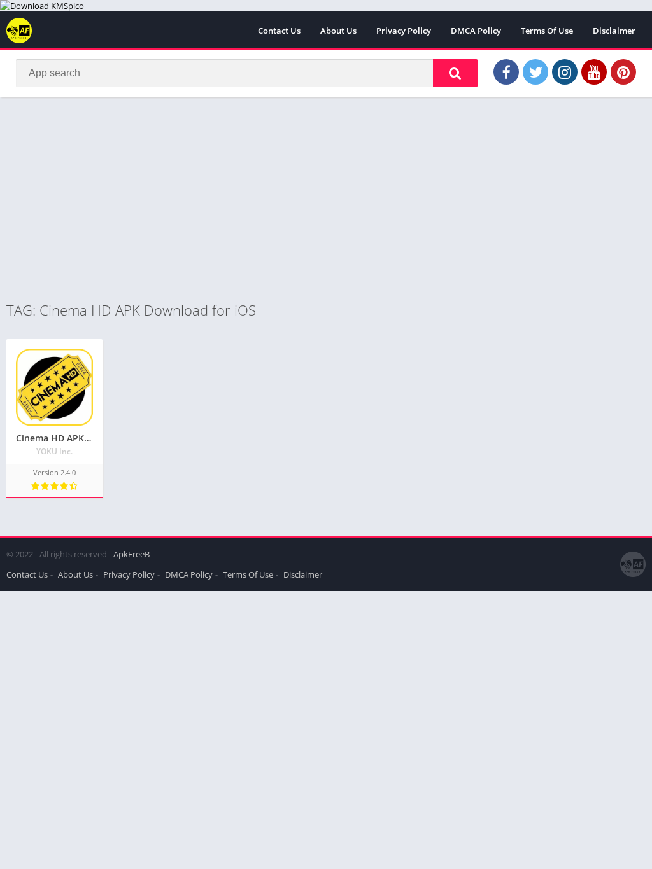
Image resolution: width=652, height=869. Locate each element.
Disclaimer (614, 30)
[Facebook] (506, 72)
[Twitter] (535, 72)
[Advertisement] (326, 198)
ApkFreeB (131, 554)
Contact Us (279, 30)
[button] (455, 73)
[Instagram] (565, 72)
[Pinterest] (623, 72)
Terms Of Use (547, 30)
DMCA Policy (476, 30)
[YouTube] (594, 72)
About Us (338, 30)
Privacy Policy (403, 30)
